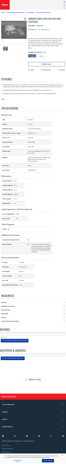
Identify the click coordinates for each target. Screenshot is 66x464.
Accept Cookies (48, 460)
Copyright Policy (6, 452)
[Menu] (64, 2)
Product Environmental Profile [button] (10, 321)
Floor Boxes (30, 12)
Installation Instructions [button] (8, 306)
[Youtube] (63, 436)
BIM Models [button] (4, 313)
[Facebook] (3, 436)
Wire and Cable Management (15, 12)
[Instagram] (15, 436)
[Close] (62, 455)
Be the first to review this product (15, 341)
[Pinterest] (39, 436)
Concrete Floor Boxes (43, 12)
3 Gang (41, 56)
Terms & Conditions (7, 448)
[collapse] (63, 404)
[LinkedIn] (27, 436)
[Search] (64, 8)
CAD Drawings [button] (5, 310)
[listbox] (14, 30)
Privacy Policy (6, 445)
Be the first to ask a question (12, 358)
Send (32, 70)
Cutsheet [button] (4, 302)
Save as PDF (46, 70)
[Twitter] (51, 436)
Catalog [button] (3, 317)
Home (3, 12)
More (30, 48)
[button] (25, 18)
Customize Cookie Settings (17, 460)
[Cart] (64, 5)
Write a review (45, 29)
